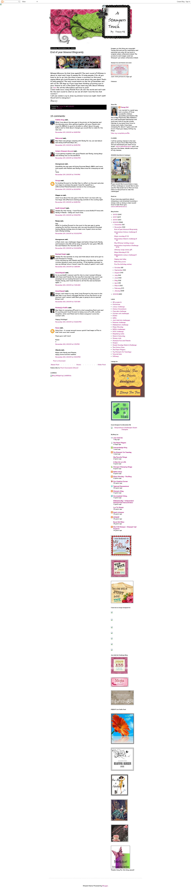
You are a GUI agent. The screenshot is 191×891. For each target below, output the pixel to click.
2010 (115, 220)
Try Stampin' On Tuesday (122, 452)
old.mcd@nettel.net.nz (124, 146)
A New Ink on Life (119, 462)
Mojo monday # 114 (121, 236)
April (116, 283)
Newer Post (55, 364)
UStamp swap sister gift (123, 250)
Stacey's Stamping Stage (122, 467)
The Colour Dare (118, 347)
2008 (116, 294)
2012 (115, 214)
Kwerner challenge (119, 322)
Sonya (57, 180)
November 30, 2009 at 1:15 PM (67, 344)
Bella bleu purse (120, 261)
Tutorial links (117, 354)
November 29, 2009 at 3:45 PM (67, 145)
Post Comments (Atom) (69, 368)
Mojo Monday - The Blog (122, 476)
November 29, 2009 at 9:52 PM (67, 215)
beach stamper (118, 512)
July (116, 275)
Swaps (115, 343)
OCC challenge (118, 331)
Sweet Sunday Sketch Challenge (124, 345)
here (55, 87)
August (117, 272)
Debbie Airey (59, 120)
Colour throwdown (119, 309)
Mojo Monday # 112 (121, 252)
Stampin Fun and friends (122, 340)
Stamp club (117, 338)
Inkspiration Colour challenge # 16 (125, 232)
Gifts (115, 318)
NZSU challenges (119, 329)
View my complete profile (120, 133)
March (117, 285)
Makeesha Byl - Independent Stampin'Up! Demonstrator (123, 501)
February (118, 288)
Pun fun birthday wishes (123, 264)
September (119, 270)
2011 (115, 217)
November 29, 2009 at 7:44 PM (67, 174)
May (116, 280)
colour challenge (119, 307)
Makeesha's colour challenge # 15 (125, 255)
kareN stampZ (60, 208)
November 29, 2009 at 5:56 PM (67, 158)
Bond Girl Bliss (118, 522)
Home (78, 364)
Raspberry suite (118, 334)
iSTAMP (116, 517)
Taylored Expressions (121, 486)
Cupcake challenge (119, 311)
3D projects (117, 302)
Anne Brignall (60, 272)
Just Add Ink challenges (121, 320)
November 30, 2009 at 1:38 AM (67, 266)
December (118, 224)
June (116, 278)
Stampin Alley (118, 491)
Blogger (105, 886)
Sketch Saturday (119, 336)
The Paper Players (119, 349)
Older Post (102, 364)
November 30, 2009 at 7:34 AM (67, 285)
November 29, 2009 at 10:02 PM (68, 233)
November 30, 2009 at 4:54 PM (67, 357)
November (118, 227)
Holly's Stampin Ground (64, 151)
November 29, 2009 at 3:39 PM (67, 132)
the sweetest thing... (120, 496)
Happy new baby (120, 259)
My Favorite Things (120, 457)
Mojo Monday (118, 327)
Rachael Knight (60, 254)
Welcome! (58, 138)
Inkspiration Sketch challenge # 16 (125, 239)
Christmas (116, 304)
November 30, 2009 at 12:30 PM (68, 322)
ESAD (115, 315)
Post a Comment (59, 361)
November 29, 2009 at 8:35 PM (67, 202)
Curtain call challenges (121, 313)
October (118, 267)
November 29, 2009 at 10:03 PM (68, 248)
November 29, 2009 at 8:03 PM (67, 189)
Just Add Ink (118, 438)
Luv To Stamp (118, 507)
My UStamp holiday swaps (124, 243)
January (118, 291)
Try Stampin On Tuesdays (122, 352)
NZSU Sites (117, 472)
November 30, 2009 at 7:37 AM (67, 301)
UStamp (59, 108)
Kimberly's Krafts (61, 307)
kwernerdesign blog (120, 447)
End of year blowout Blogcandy (125, 229)
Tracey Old (124, 107)
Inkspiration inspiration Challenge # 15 (126, 246)
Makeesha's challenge (120, 325)
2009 (116, 222)
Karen (57, 328)
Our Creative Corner (120, 481)
